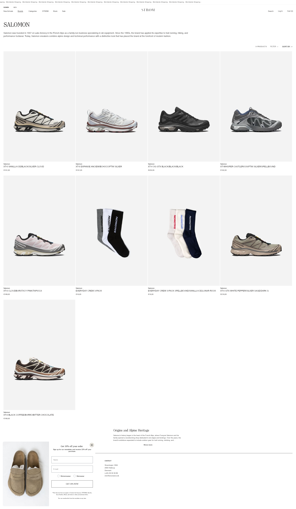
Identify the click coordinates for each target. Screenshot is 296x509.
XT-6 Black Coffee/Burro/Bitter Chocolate (28, 415)
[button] (20, 11)
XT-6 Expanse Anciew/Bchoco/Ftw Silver (99, 167)
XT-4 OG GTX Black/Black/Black (165, 167)
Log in (280, 11)
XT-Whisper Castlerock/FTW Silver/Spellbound (247, 167)
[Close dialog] (91, 445)
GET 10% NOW (72, 484)
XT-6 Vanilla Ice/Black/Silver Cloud (23, 167)
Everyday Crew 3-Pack (89, 291)
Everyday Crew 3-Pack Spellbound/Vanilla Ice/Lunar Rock (182, 291)
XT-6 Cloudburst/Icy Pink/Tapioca (22, 291)
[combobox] (287, 47)
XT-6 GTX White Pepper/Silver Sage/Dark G (244, 291)
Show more (148, 445)
